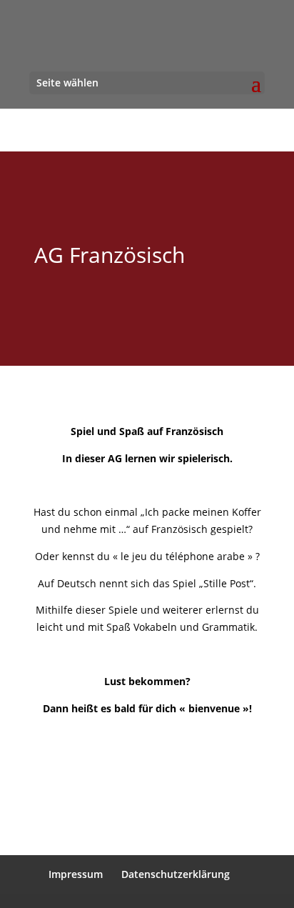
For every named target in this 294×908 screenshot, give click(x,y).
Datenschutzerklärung (175, 874)
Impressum (76, 874)
